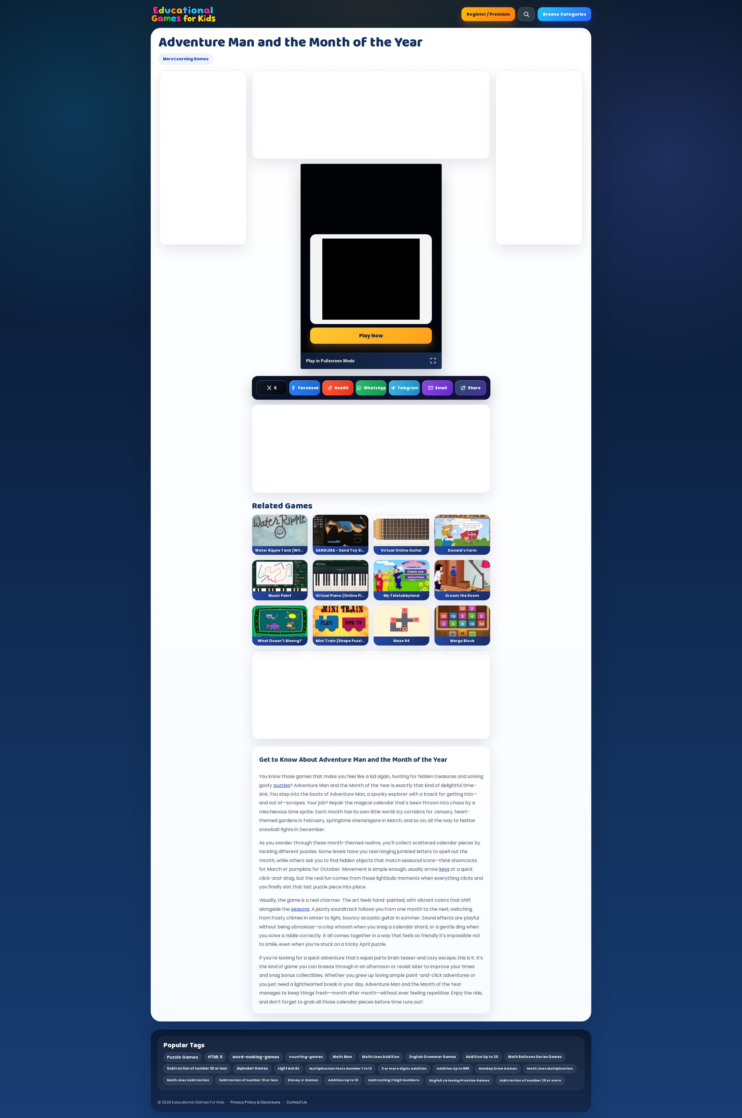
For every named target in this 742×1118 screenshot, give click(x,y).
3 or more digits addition (404, 1068)
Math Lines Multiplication (550, 1068)
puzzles (281, 785)
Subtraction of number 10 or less (248, 1080)
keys (444, 869)
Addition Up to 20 (482, 1057)
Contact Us (296, 1102)
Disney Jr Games (303, 1080)
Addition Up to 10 (343, 1080)
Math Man (342, 1057)
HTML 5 (215, 1057)
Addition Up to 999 (453, 1068)
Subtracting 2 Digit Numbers (393, 1080)
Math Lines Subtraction (188, 1080)
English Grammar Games (432, 1057)
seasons (300, 909)
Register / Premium (488, 14)
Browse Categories (564, 14)
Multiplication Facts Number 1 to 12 (340, 1068)
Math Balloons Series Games (535, 1057)
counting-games (306, 1057)
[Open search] (526, 14)
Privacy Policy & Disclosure (255, 1102)
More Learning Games (186, 59)
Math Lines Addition (380, 1057)
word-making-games (255, 1057)
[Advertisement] (203, 158)
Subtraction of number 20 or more (530, 1080)
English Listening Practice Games (459, 1080)
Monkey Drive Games (498, 1068)
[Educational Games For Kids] (184, 14)
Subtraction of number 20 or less (197, 1068)
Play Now (371, 335)
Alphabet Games (252, 1068)
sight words (288, 1068)
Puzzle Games (182, 1057)
